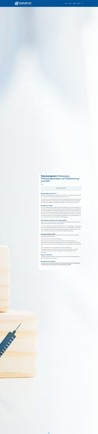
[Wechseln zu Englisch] (82, 3)
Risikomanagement (50, 195)
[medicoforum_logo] (23, 3)
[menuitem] (66, 3)
